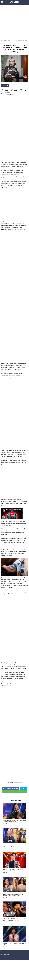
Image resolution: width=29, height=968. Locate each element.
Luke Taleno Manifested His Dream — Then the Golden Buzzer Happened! (14, 845)
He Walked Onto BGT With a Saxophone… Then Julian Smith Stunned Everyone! (14, 919)
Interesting (5, 85)
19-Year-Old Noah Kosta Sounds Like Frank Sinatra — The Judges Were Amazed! (13, 870)
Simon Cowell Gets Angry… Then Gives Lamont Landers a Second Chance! (14, 821)
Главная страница (5, 40)
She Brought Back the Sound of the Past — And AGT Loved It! (14, 944)
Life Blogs (14, 2)
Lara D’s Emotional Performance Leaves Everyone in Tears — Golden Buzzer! (13, 895)
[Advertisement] (14, 23)
